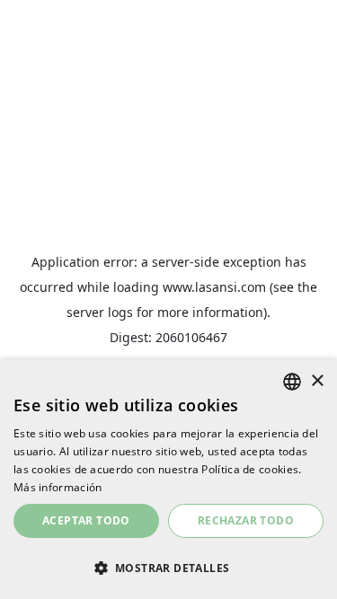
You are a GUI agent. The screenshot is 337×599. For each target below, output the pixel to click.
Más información (57, 487)
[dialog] (168, 479)
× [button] (317, 381)
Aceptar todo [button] (86, 520)
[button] (168, 567)
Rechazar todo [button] (246, 520)
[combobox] (292, 382)
